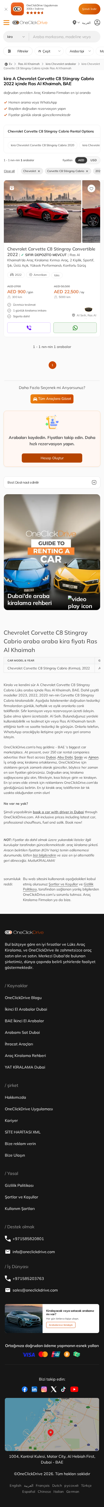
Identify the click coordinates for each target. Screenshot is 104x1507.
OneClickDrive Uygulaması (42, 7)
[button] (6, 22)
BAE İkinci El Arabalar (24, 1020)
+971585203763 (28, 1278)
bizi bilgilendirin (44, 855)
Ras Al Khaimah (29, 64)
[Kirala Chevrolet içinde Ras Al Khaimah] (42, 211)
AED (81, 160)
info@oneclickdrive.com (34, 1251)
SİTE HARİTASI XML (23, 1132)
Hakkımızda (15, 1097)
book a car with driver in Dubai (58, 812)
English (15, 1485)
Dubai (51, 757)
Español (28, 1491)
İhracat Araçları (19, 1044)
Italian (58, 1491)
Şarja (78, 757)
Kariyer (11, 1120)
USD (93, 160)
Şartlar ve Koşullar (63, 884)
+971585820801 (28, 1238)
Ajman (93, 757)
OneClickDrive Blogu (23, 997)
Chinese (44, 1491)
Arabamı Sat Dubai (22, 1032)
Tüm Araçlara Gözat (54, 398)
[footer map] (52, 1424)
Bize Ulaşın (15, 1155)
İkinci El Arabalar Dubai (26, 1009)
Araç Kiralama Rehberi (25, 1055)
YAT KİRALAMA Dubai (25, 1067)
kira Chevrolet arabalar (61, 64)
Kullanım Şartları (20, 1208)
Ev (10, 64)
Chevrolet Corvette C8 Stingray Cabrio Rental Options (51, 131)
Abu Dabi (65, 757)
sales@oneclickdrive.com (35, 1290)
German (72, 1491)
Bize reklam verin (20, 1143)
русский (71, 1485)
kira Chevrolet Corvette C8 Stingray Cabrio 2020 (42, 145)
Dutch (57, 1485)
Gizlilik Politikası (19, 1185)
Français (43, 1485)
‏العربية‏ (28, 1485)
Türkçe (86, 1485)
